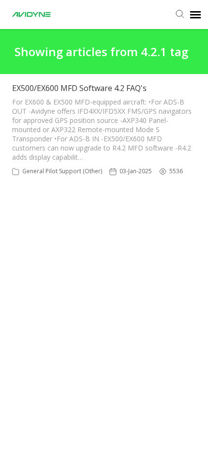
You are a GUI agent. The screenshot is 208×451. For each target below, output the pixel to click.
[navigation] (195, 14)
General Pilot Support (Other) (62, 171)
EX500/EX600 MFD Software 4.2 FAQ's (79, 88)
